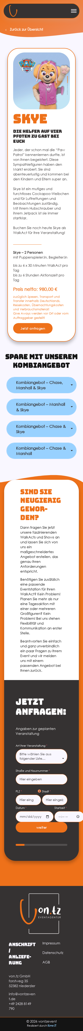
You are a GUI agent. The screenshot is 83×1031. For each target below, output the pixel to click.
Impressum (51, 943)
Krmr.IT (52, 1025)
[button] (73, 11)
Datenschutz (52, 952)
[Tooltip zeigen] (39, 791)
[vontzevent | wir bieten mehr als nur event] (13, 10)
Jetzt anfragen (33, 328)
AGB (46, 962)
